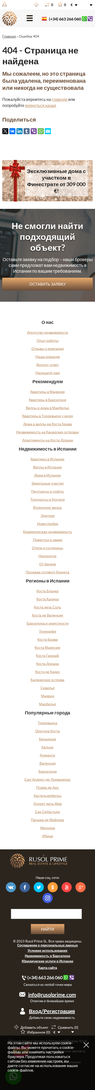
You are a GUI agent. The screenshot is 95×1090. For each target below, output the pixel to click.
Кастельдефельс (48, 795)
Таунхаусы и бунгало (47, 499)
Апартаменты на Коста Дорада (47, 440)
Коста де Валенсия (47, 615)
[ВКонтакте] (12, 131)
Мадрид (47, 696)
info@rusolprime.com (52, 995)
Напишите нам (47, 373)
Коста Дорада (47, 663)
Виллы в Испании (47, 467)
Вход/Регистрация (52, 1011)
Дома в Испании (47, 475)
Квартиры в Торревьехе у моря (47, 416)
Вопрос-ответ (47, 364)
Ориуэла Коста (47, 731)
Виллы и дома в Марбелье (47, 408)
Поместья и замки (47, 540)
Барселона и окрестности (48, 623)
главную (59, 99)
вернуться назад (40, 105)
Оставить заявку (47, 284)
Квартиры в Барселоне (47, 400)
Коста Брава (47, 639)
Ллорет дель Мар (47, 803)
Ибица (47, 836)
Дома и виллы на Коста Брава (47, 424)
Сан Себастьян (47, 811)
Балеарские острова (47, 680)
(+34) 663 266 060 (65, 18)
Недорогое (47, 556)
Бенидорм (47, 739)
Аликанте (47, 755)
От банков (47, 564)
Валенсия (48, 763)
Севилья (48, 688)
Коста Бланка (47, 591)
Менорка (47, 828)
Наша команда (47, 356)
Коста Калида (47, 599)
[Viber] (34, 131)
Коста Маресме (47, 647)
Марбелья (47, 704)
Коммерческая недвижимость (47, 531)
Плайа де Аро (47, 787)
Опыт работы (48, 340)
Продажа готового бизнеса (47, 572)
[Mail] (48, 131)
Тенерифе (47, 631)
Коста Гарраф (47, 655)
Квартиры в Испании (47, 459)
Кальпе (47, 747)
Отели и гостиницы (47, 548)
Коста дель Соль (47, 607)
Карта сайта (47, 968)
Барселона (48, 771)
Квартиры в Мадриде (47, 391)
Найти (47, 929)
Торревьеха (47, 723)
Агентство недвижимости (47, 332)
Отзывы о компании (47, 348)
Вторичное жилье (47, 507)
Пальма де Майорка (47, 820)
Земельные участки (47, 483)
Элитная (48, 515)
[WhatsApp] (41, 131)
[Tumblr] (27, 131)
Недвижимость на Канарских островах (47, 432)
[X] (5, 131)
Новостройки (47, 523)
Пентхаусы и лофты (47, 491)
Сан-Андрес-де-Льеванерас (47, 779)
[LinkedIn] (19, 131)
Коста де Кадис (47, 671)
